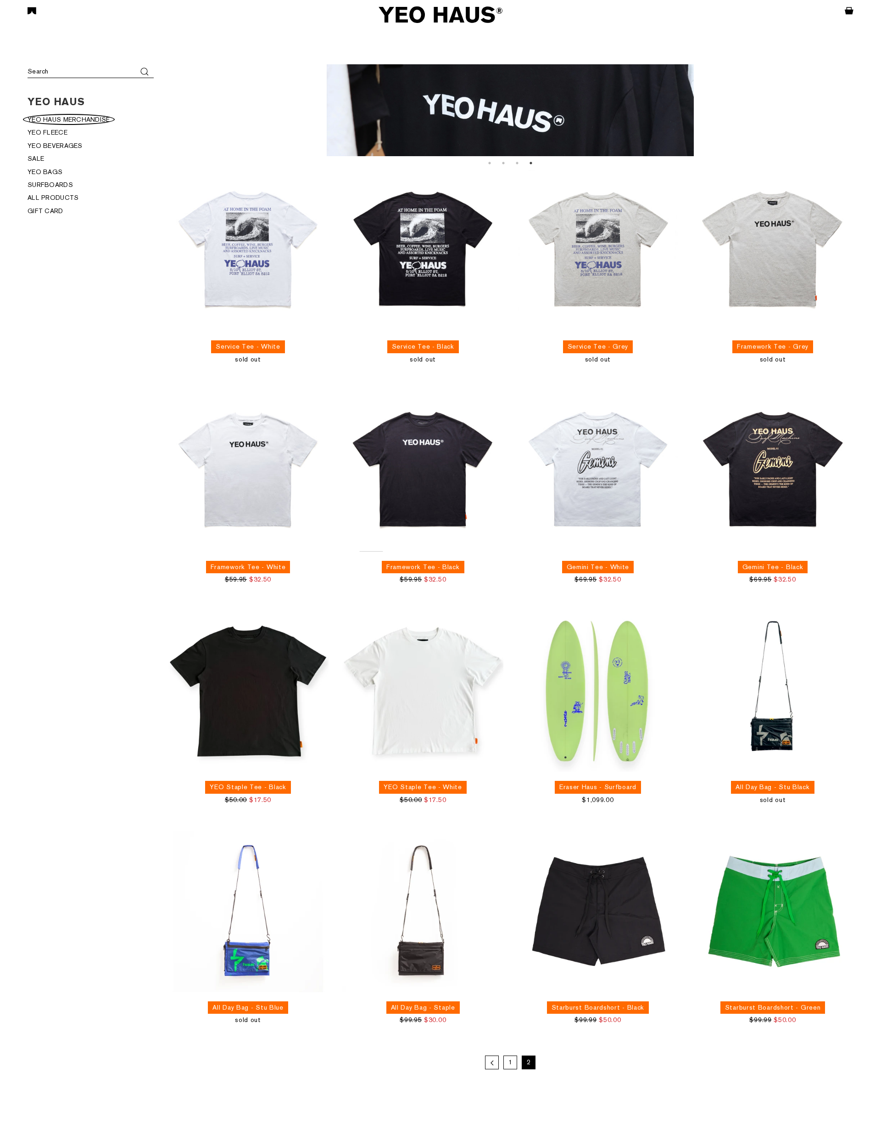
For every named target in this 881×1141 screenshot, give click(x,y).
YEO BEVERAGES (55, 145)
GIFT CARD (45, 211)
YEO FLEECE (47, 132)
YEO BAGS (45, 172)
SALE (36, 158)
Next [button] (860, 110)
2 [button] (503, 163)
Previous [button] (160, 110)
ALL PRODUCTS (53, 197)
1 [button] (489, 163)
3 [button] (517, 163)
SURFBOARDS (50, 184)
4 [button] (530, 163)
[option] (510, 110)
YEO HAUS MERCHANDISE (69, 119)
